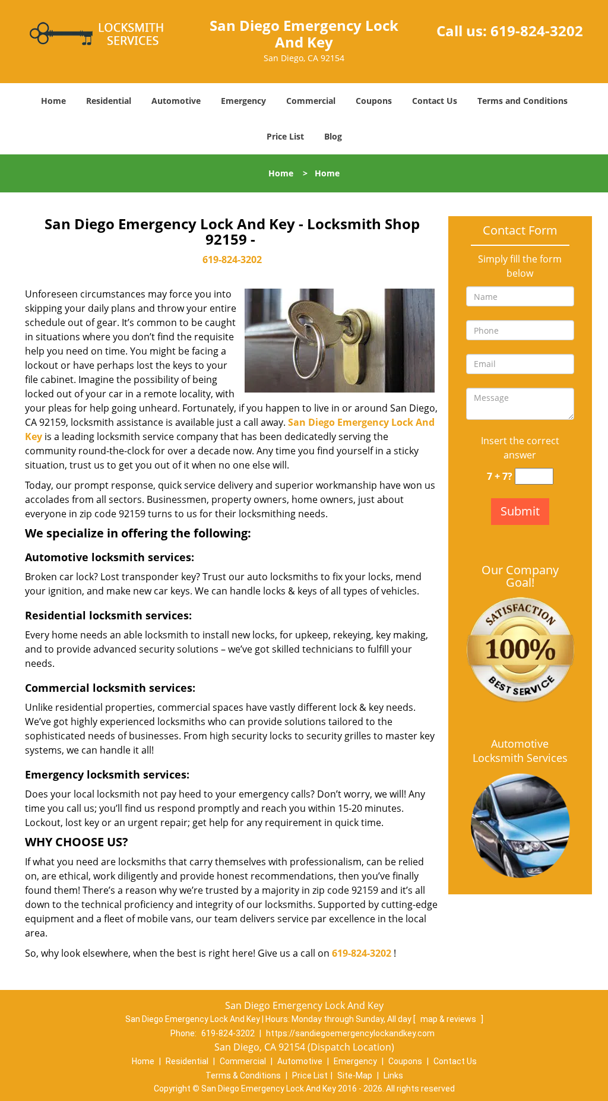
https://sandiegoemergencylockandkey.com (350, 1033)
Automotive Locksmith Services (520, 750)
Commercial (310, 100)
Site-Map (354, 1075)
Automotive (176, 100)
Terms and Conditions (522, 100)
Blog (333, 136)
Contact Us (434, 100)
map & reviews (449, 1019)
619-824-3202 (536, 30)
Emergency (243, 100)
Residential (108, 100)
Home (53, 100)
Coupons (374, 100)
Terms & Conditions (243, 1075)
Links (393, 1075)
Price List (285, 136)
